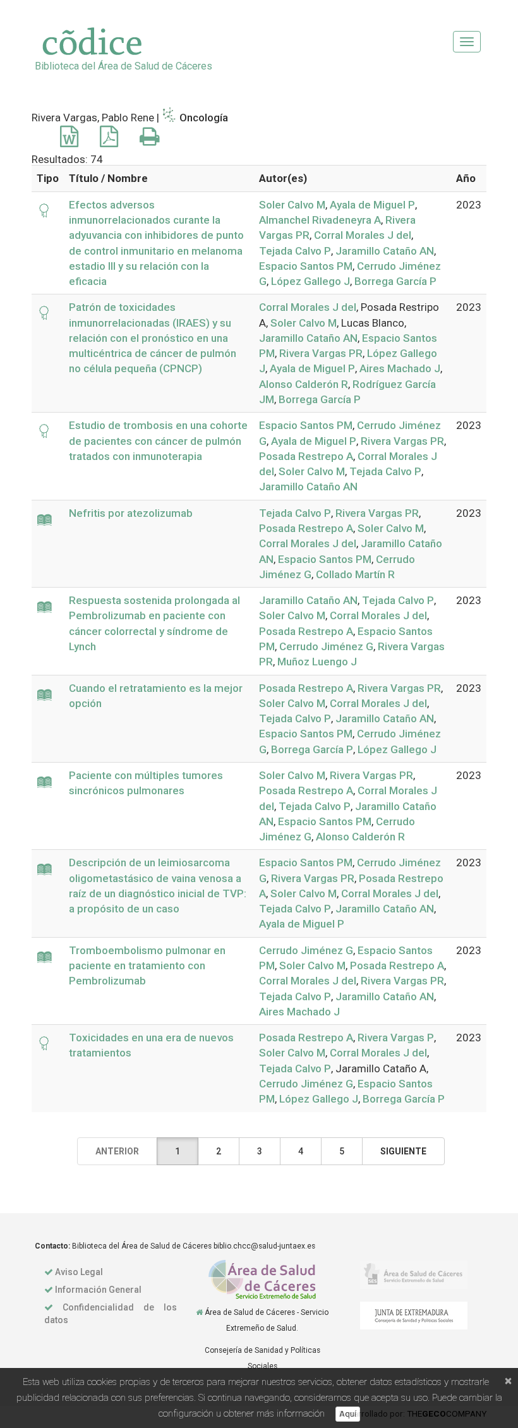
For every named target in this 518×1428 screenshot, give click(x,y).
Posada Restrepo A (306, 456)
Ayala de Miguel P (372, 204)
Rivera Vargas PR (321, 353)
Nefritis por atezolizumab (131, 513)
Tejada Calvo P (295, 251)
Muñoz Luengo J (317, 661)
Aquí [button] (347, 1414)
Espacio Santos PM (305, 266)
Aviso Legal (79, 1272)
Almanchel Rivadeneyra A (320, 220)
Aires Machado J (399, 368)
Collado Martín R (355, 574)
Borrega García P (395, 281)
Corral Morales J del (362, 235)
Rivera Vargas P (396, 1037)
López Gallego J (310, 281)
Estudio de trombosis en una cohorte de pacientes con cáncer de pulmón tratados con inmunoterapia (158, 441)
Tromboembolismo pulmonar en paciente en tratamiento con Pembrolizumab (147, 966)
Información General (98, 1290)
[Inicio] (199, 1312)
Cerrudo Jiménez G (326, 646)
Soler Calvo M (292, 204)
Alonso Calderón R (303, 384)
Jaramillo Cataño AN (384, 251)
